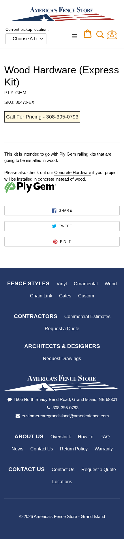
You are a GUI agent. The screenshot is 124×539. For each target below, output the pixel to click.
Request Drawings (62, 358)
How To (85, 436)
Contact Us (41, 448)
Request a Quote (62, 328)
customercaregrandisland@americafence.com (65, 415)
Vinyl (62, 283)
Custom (86, 295)
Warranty (104, 448)
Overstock (60, 436)
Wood (111, 283)
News (17, 448)
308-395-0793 (65, 407)
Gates (65, 295)
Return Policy (74, 448)
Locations (62, 481)
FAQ (105, 436)
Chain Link (41, 295)
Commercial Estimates (87, 316)
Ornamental (86, 283)
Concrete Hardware (72, 172)
